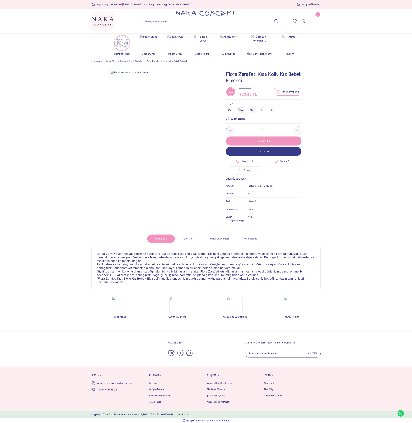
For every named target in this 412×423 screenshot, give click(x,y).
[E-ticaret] (205, 420)
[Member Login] (303, 21)
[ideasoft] (189, 420)
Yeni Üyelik (269, 383)
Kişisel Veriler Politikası (218, 402)
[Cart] (315, 21)
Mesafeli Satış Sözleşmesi (220, 383)
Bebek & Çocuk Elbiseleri (260, 186)
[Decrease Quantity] (230, 130)
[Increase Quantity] (297, 130)
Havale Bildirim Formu (160, 395)
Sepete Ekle (264, 140)
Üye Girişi (268, 389)
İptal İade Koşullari (216, 395)
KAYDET (312, 353)
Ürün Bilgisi (161, 238)
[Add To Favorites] (287, 92)
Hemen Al (263, 151)
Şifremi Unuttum (273, 395)
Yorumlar (188, 238)
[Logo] (102, 21)
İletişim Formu (156, 389)
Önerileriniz (250, 238)
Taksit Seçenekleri (218, 238)
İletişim (153, 383)
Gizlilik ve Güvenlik (216, 389)
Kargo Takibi (155, 402)
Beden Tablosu (238, 119)
